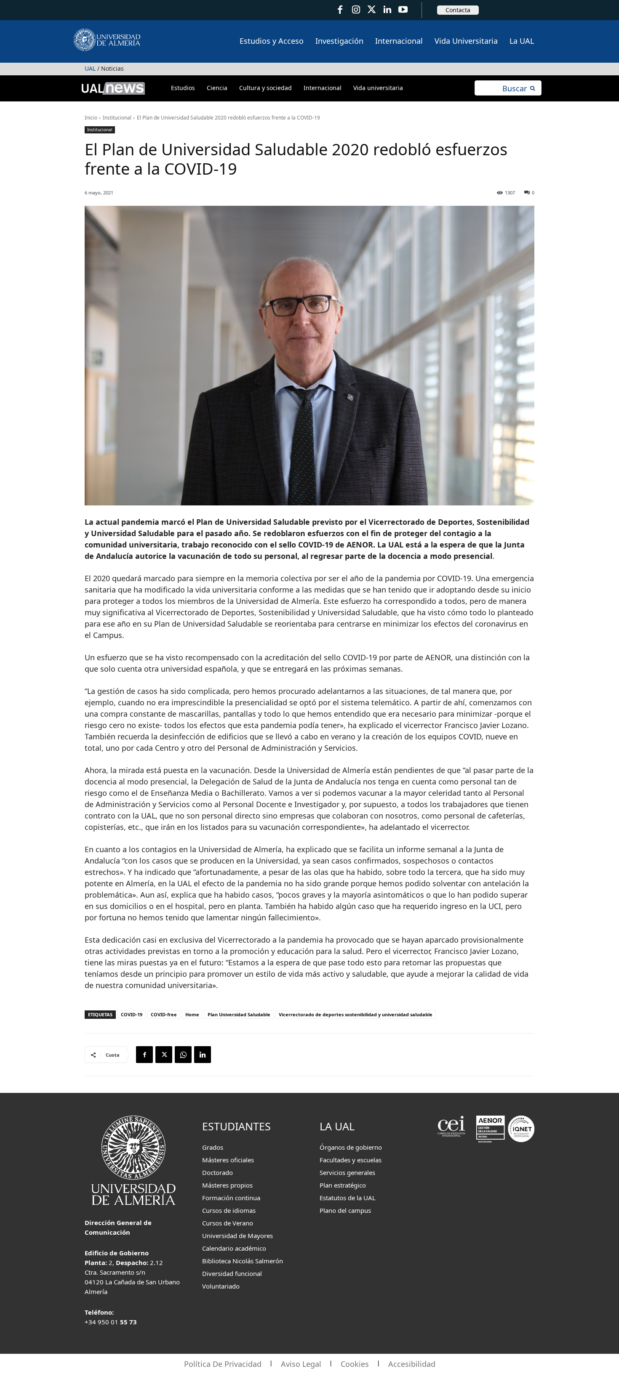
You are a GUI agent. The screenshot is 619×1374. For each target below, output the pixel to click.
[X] (163, 1054)
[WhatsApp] (183, 1054)
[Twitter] (371, 10)
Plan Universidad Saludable (239, 1014)
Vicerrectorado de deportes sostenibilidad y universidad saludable (355, 1014)
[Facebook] (340, 10)
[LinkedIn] (387, 10)
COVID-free (164, 1014)
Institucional (117, 117)
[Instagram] (355, 10)
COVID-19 (131, 1014)
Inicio (91, 117)
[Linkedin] (202, 1054)
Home (192, 1014)
